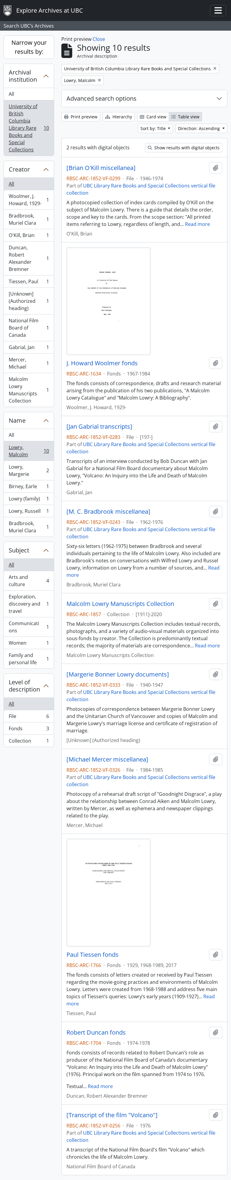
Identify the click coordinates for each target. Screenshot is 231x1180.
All (11, 94)
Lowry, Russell (28, 512)
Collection (28, 742)
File (28, 717)
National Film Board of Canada (28, 327)
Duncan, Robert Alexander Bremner (28, 258)
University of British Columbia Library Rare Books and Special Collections (28, 128)
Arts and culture (28, 581)
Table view (188, 117)
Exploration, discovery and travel (28, 603)
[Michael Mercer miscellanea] (107, 759)
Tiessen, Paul (28, 283)
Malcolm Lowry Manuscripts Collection (28, 390)
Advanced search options (101, 98)
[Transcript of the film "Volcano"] (112, 1115)
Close (99, 39)
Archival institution (23, 76)
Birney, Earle (28, 488)
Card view (155, 117)
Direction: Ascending (199, 128)
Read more (197, 224)
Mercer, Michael (28, 363)
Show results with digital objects (186, 148)
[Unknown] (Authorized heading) (28, 301)
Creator (19, 169)
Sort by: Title (153, 128)
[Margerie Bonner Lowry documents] (117, 674)
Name (17, 420)
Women (28, 644)
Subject (19, 550)
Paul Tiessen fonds (92, 954)
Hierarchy (121, 117)
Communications (28, 627)
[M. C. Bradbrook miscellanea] (108, 511)
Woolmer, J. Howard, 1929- (28, 200)
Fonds (28, 730)
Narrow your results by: (29, 47)
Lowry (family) (28, 500)
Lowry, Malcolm (28, 451)
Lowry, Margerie (28, 470)
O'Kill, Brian (28, 237)
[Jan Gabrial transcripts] (99, 426)
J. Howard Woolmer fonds (102, 363)
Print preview (83, 117)
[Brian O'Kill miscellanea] (101, 168)
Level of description (24, 685)
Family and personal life (28, 659)
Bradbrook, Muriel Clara (28, 219)
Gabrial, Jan (28, 349)
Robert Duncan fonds (96, 1032)
